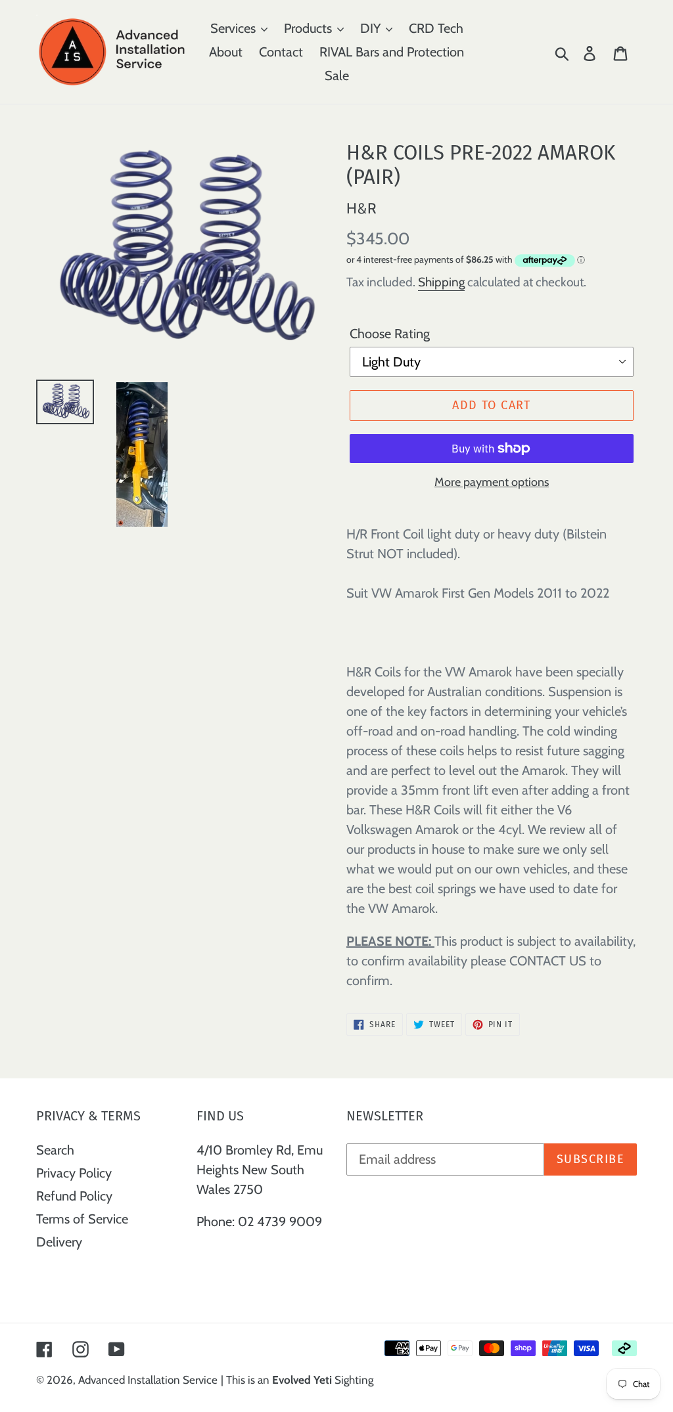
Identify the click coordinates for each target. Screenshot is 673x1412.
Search (55, 1150)
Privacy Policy (74, 1173)
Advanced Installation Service (148, 1379)
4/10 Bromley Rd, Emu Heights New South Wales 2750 (260, 1169)
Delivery (59, 1242)
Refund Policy (74, 1196)
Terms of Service (82, 1219)
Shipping (441, 282)
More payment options (491, 482)
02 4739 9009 (280, 1221)
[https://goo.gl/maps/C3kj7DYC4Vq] (198, 1254)
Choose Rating (390, 334)
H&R (361, 208)
